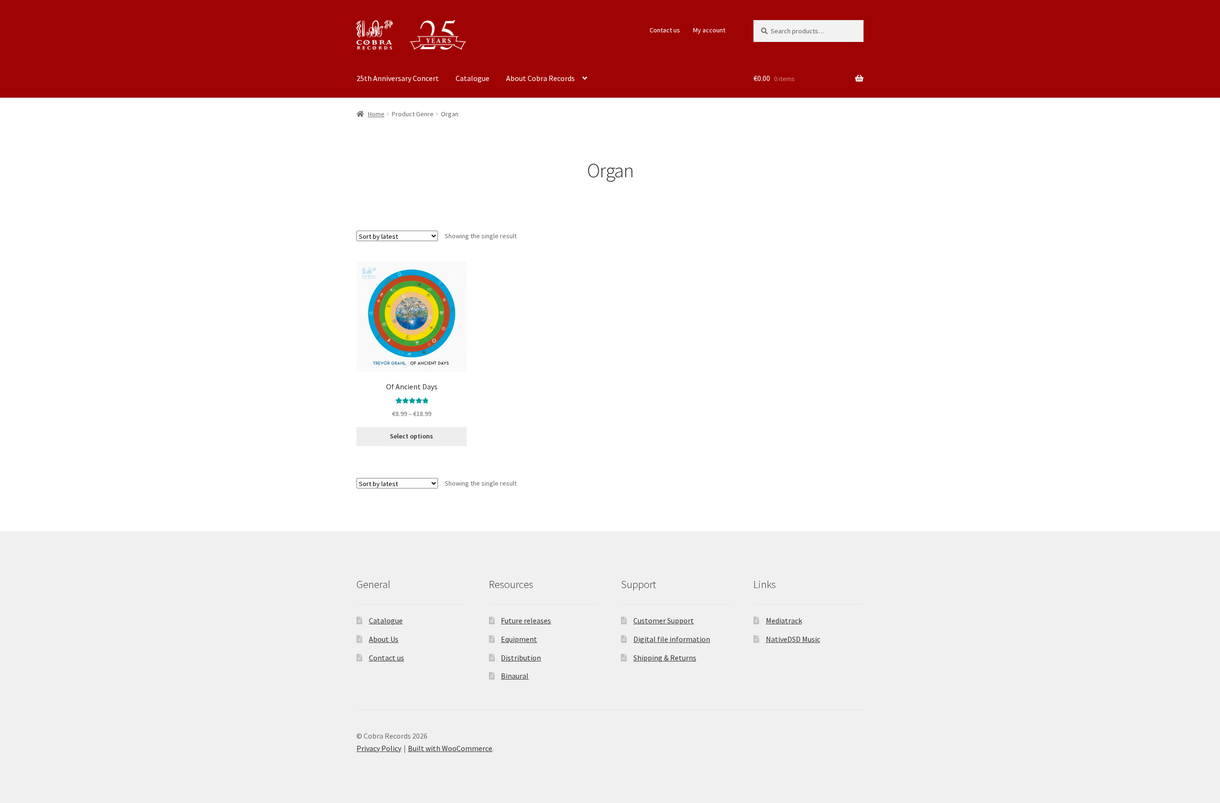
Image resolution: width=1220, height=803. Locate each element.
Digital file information (671, 639)
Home (376, 114)
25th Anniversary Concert (397, 78)
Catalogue (472, 78)
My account (709, 30)
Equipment (519, 639)
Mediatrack (784, 620)
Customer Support (663, 620)
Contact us (665, 30)
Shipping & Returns (664, 657)
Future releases (526, 620)
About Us (383, 639)
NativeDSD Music (793, 639)
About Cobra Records (540, 78)
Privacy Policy (378, 748)
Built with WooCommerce (450, 748)
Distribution (521, 657)
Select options (411, 436)
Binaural (515, 676)
